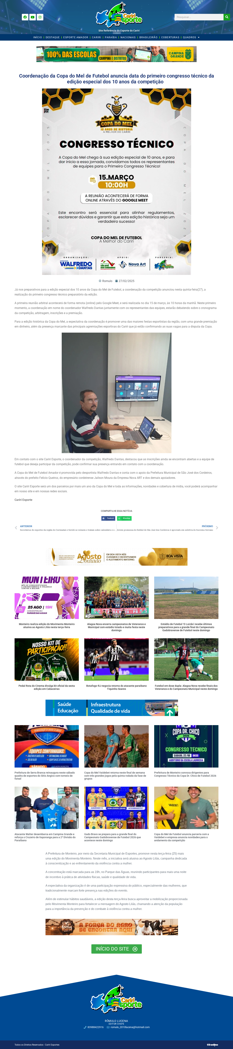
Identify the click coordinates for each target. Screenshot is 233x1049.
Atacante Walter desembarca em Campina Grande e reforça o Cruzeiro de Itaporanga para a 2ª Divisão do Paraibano (45, 837)
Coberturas (170, 37)
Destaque (53, 37)
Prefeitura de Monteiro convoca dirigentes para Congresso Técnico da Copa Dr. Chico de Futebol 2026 (185, 774)
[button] (108, 518)
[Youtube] (32, 17)
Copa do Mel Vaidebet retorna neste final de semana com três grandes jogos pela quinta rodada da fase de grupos (115, 775)
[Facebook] (25, 17)
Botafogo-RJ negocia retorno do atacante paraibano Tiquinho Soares (116, 687)
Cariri (96, 37)
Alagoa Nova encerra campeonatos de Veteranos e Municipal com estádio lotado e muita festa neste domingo (116, 627)
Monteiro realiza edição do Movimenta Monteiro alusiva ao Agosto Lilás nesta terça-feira (47, 626)
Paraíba (111, 37)
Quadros (189, 37)
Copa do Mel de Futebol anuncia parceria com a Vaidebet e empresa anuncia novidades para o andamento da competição (181, 837)
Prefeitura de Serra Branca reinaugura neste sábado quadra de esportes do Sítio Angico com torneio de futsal (45, 775)
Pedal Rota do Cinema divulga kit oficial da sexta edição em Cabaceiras (47, 687)
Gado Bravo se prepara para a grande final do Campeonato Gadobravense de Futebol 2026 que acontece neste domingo (112, 837)
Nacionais (128, 37)
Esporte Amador (75, 37)
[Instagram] (40, 17)
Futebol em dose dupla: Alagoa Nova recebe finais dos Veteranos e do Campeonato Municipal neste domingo (186, 687)
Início (37, 37)
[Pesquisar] (227, 17)
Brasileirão (148, 37)
